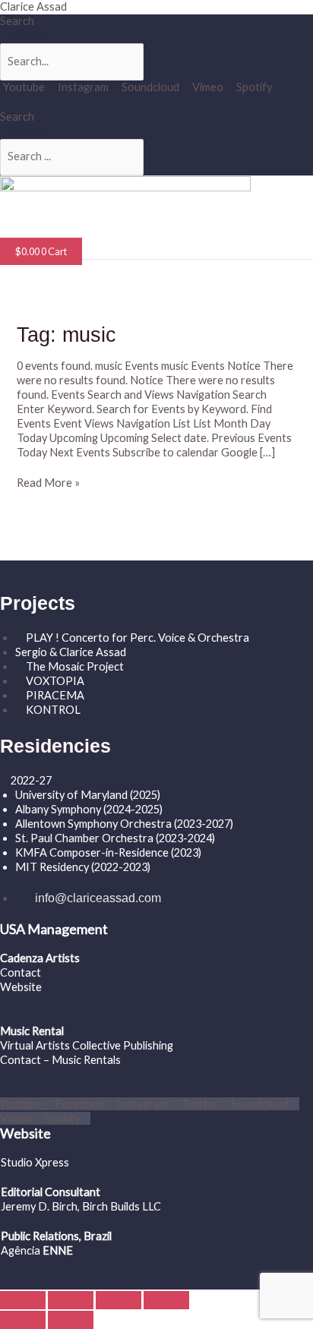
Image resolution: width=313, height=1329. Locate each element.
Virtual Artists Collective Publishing (87, 1045)
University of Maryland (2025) (87, 794)
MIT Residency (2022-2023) (82, 866)
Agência (20, 1250)
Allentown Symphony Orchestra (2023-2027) (124, 823)
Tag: (66, 334)
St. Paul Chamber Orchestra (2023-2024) (115, 838)
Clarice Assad (33, 6)
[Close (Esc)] (166, 1300)
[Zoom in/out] (23, 1300)
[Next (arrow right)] (70, 1320)
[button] (50, 230)
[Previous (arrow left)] (23, 1320)
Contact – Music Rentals (60, 1059)
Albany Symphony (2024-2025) (90, 809)
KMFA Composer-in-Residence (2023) (108, 852)
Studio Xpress (35, 1162)
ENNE (56, 1250)
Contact (20, 972)
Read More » (48, 482)
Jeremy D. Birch (39, 1206)
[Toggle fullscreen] (70, 1300)
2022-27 (31, 780)
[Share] (118, 1300)
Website (21, 986)
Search (17, 20)
